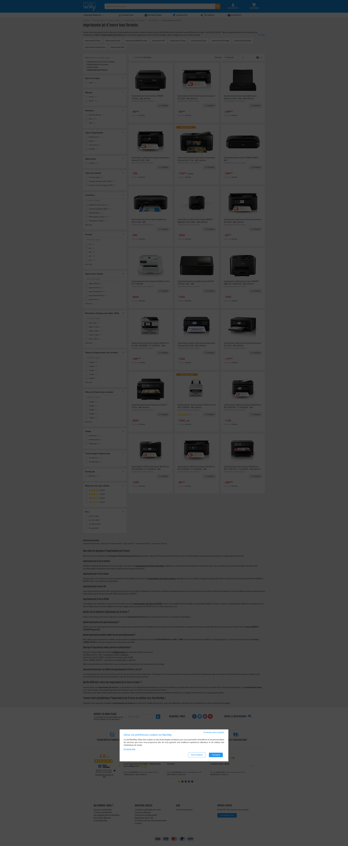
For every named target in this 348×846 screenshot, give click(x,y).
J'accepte (216, 755)
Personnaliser (197, 755)
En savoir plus (129, 749)
